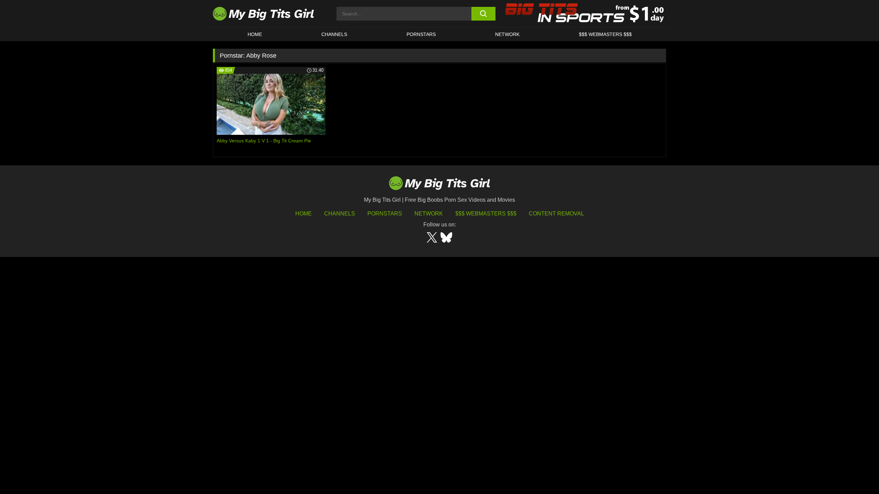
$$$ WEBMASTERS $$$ (605, 34)
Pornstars (421, 34)
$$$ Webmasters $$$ (485, 213)
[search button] (483, 14)
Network (507, 34)
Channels (339, 213)
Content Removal (556, 213)
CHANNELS (334, 34)
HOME (255, 34)
